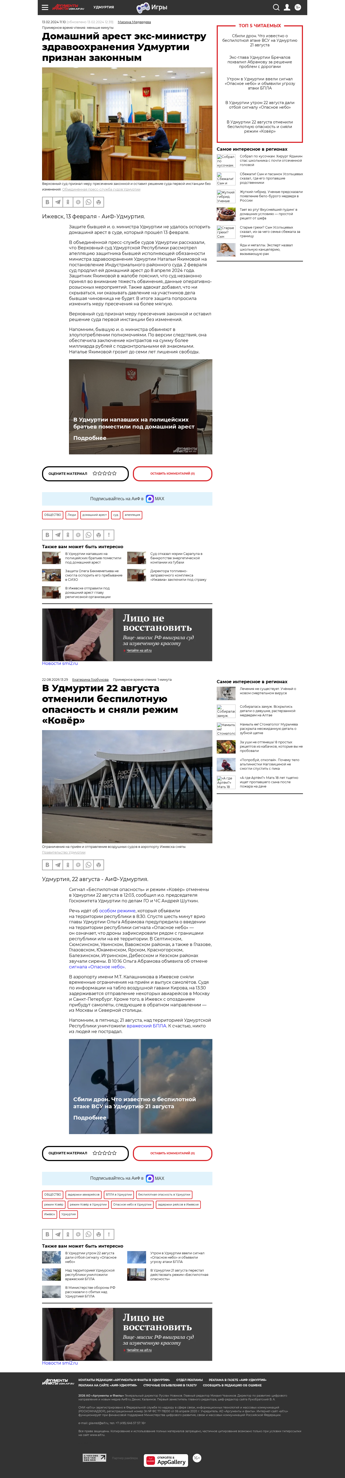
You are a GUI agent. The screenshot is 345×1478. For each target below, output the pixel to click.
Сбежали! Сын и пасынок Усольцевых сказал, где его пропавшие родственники (271, 178)
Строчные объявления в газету (170, 1385)
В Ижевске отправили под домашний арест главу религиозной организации (88, 592)
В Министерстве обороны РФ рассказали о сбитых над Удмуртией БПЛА (90, 1292)
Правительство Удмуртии (63, 852)
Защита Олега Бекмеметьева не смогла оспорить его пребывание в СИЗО (93, 575)
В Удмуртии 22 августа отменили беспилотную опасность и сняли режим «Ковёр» (260, 127)
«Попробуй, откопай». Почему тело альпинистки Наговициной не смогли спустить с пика (269, 764)
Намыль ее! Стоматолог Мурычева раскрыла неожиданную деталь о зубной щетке (269, 728)
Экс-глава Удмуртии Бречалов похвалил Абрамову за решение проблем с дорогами (259, 62)
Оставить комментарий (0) (172, 473)
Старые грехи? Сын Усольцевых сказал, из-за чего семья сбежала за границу (270, 231)
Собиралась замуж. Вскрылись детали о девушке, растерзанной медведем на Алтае (267, 711)
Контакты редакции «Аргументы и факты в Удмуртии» (124, 1380)
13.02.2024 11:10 (54, 22)
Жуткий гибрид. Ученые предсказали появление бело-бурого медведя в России (271, 196)
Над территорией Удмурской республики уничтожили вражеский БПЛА (90, 1274)
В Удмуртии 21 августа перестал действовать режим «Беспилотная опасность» (179, 1274)
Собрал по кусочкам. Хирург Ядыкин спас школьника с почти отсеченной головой (271, 160)
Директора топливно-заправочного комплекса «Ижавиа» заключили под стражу (178, 575)
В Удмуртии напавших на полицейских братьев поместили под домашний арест (134, 423)
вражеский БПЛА (146, 1025)
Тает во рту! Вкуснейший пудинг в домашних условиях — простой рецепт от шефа (268, 214)
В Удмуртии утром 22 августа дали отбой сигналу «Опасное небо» (260, 105)
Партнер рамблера (125, 1458)
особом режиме (117, 910)
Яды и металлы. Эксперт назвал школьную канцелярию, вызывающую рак (266, 249)
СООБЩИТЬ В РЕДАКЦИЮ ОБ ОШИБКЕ (232, 1385)
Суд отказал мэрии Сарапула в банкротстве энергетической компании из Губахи (176, 558)
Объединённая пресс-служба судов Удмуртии (101, 189)
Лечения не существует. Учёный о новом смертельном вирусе (268, 691)
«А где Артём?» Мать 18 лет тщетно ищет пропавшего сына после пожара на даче (269, 782)
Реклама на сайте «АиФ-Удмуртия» (107, 1385)
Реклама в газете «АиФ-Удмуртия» (238, 1380)
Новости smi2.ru (60, 663)
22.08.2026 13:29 (55, 680)
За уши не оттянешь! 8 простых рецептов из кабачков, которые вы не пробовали (271, 746)
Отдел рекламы (189, 1380)
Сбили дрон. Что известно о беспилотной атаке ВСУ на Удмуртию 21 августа (259, 40)
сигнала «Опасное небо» (97, 966)
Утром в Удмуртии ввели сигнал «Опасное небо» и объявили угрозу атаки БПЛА (260, 84)
